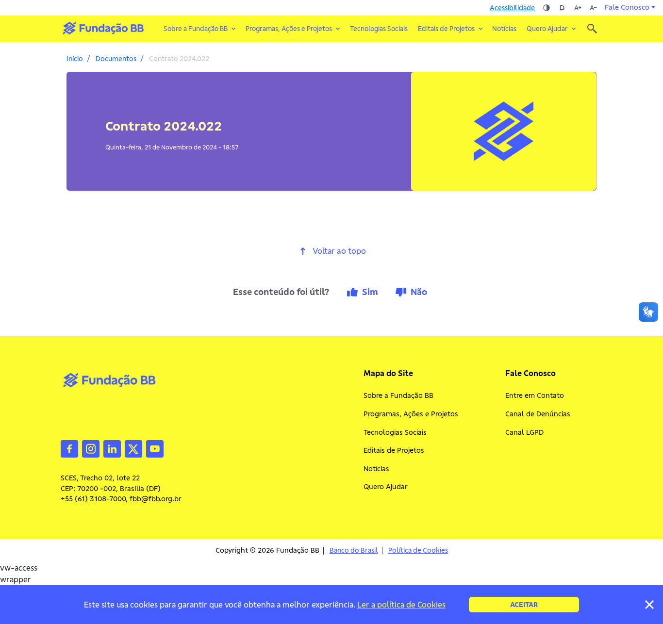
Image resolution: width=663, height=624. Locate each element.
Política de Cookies (418, 550)
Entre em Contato (534, 395)
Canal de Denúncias (537, 414)
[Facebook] (69, 448)
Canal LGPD (524, 432)
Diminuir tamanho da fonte (593, 8)
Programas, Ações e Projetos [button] (289, 29)
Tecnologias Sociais (379, 29)
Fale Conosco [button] (627, 7)
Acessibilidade (512, 8)
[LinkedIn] (112, 448)
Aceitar (524, 604)
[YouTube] (155, 448)
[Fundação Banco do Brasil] (592, 28)
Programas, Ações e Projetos (411, 414)
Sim (370, 292)
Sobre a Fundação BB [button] (196, 29)
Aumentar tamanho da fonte (577, 8)
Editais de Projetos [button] (446, 29)
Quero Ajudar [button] (547, 29)
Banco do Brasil (354, 550)
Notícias (504, 29)
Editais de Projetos (394, 450)
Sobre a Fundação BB (398, 395)
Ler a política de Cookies (401, 604)
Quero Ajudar (386, 487)
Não (419, 292)
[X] (133, 448)
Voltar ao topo (339, 251)
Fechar (649, 604)
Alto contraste (546, 8)
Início (74, 59)
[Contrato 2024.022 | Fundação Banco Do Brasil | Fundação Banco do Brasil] (103, 28)
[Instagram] (90, 448)
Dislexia (562, 8)
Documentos (116, 59)
